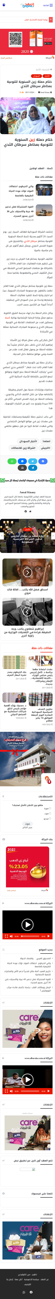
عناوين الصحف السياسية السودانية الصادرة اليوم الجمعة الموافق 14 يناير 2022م (42, 715)
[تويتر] (32, 461)
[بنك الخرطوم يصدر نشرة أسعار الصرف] (14, 662)
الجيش (45, 448)
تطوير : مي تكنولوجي (27, 1274)
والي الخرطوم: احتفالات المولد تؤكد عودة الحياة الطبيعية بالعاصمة (21, 191)
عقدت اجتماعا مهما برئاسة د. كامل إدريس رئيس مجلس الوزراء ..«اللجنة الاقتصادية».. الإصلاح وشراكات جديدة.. (41, 676)
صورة (46, 808)
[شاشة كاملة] (6, 936)
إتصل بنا (9, 1279)
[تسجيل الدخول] (3, 6)
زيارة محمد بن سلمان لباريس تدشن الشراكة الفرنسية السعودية (27, 538)
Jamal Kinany (45, 92)
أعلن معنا (18, 1279)
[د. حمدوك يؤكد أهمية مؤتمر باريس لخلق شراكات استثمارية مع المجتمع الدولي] (14, 698)
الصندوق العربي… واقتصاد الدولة (35, 958)
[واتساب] (12, 461)
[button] (27, 925)
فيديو (46, 819)
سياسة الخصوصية (31, 1279)
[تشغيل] (48, 936)
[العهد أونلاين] (27, 5)
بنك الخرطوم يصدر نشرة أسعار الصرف (16, 673)
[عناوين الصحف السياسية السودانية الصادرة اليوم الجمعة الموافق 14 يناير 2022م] (41, 699)
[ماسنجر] (22, 461)
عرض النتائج (28, 827)
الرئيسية (46, 69)
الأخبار (38, 69)
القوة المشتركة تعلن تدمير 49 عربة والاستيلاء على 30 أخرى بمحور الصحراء (19, 211)
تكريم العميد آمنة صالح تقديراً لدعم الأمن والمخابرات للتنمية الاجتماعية (27, 972)
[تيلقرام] (32, 468)
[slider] (30, 936)
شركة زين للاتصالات (22, 448)
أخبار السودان (27, 441)
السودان (36, 76)
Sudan (46, 441)
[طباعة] (22, 468)
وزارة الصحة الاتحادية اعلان (36, 20)
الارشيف (27, 1284)
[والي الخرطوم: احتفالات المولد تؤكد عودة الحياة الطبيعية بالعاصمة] (44, 190)
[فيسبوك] (43, 461)
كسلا (7, 318)
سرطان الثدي (30, 241)
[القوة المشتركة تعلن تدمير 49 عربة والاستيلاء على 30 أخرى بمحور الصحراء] (44, 210)
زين (32, 139)
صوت (46, 814)
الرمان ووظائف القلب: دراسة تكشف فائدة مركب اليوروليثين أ (29, 989)
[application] (27, 924)
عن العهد (44, 1279)
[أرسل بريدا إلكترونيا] (39, 92)
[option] (27, 536)
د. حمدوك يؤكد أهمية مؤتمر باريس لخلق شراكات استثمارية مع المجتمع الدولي (15, 710)
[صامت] (11, 936)
